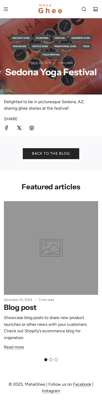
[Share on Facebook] (6, 129)
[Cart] (95, 9)
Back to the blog (51, 153)
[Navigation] (6, 9)
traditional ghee (65, 46)
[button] (45, 359)
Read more (14, 347)
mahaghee (19, 46)
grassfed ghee (80, 37)
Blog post (20, 307)
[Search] (84, 9)
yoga (86, 46)
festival (60, 37)
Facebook (82, 384)
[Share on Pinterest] (31, 129)
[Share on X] (19, 129)
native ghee (40, 46)
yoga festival (51, 54)
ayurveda (42, 37)
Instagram (51, 390)
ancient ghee (21, 37)
